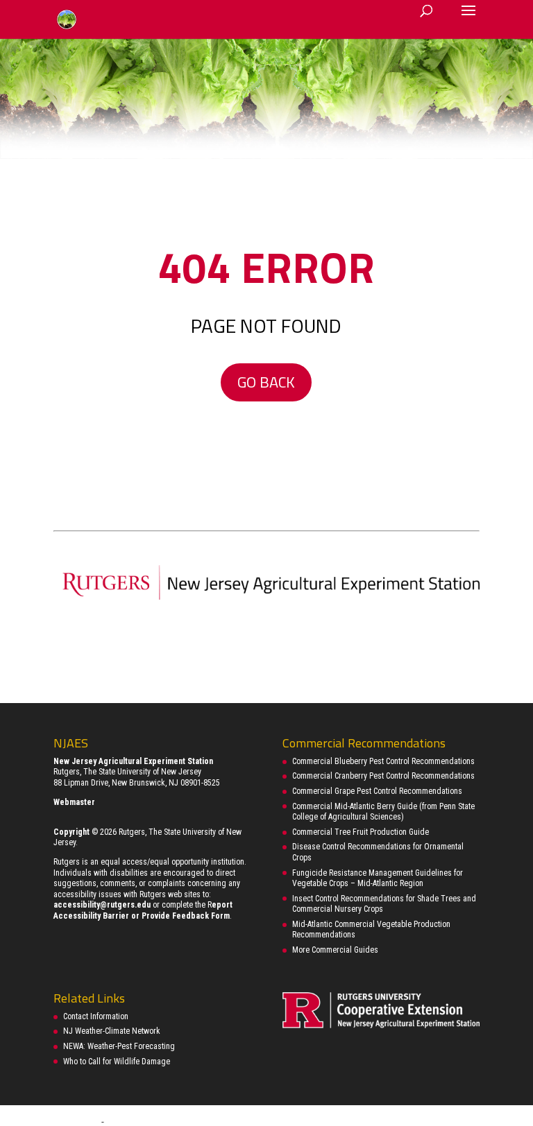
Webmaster (74, 802)
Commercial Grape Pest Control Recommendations (377, 791)
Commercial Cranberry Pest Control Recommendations (383, 776)
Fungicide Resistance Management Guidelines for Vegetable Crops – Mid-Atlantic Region (377, 878)
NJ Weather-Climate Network (111, 1031)
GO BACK (266, 382)
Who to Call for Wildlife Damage (116, 1061)
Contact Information (95, 1016)
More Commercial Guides (335, 950)
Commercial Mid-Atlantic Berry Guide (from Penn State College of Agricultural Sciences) (383, 812)
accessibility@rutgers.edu (102, 905)
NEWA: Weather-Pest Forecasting (119, 1046)
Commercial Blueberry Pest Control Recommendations (383, 761)
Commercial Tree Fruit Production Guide (360, 832)
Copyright (71, 832)
